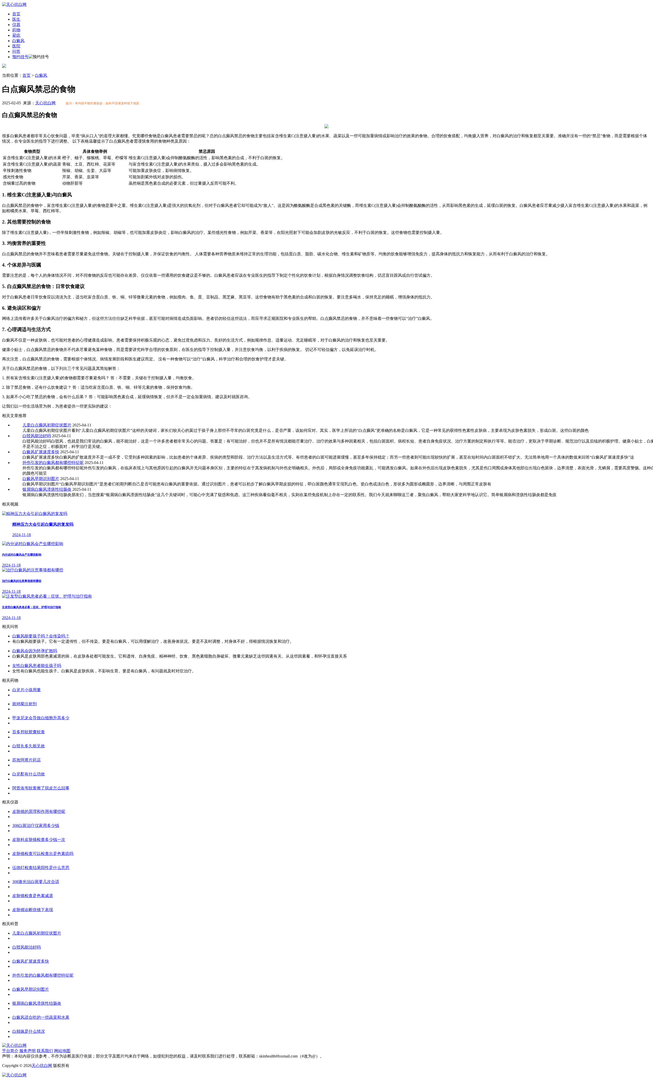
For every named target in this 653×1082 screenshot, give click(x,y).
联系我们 (45, 1051)
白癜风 (18, 41)
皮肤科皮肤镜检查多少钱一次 (38, 839)
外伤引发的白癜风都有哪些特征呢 (53, 462)
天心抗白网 (45, 103)
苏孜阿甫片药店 (26, 760)
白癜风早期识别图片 (40, 478)
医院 (16, 46)
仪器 (16, 24)
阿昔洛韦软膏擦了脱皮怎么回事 (40, 788)
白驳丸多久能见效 (28, 746)
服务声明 (27, 1051)
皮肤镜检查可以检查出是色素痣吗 (42, 853)
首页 (16, 14)
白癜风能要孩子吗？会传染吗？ (40, 636)
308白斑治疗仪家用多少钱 (35, 825)
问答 (16, 51)
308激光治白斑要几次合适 (35, 881)
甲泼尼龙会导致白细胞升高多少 (40, 718)
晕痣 (16, 35)
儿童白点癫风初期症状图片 (46, 425)
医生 (16, 19)
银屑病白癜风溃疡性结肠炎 (46, 489)
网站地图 (62, 1051)
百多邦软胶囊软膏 (28, 732)
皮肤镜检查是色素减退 (32, 896)
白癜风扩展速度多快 (40, 452)
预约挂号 (20, 57)
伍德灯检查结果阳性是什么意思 (40, 867)
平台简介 (10, 1051)
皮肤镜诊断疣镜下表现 (32, 910)
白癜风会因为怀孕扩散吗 (34, 651)
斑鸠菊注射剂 (24, 704)
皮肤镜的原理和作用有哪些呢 (38, 811)
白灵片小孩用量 (26, 690)
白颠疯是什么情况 (28, 1031)
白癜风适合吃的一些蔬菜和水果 (40, 1017)
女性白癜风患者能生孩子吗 (36, 665)
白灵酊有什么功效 (28, 774)
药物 (16, 30)
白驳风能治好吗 (36, 436)
